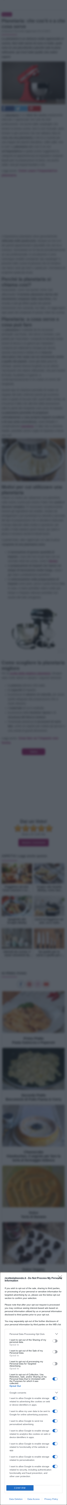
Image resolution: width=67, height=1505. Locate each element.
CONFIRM (20, 1488)
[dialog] (33, 1388)
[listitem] (33, 1334)
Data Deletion (16, 1499)
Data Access (33, 1499)
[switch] (55, 1341)
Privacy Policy (51, 1499)
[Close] (61, 1278)
